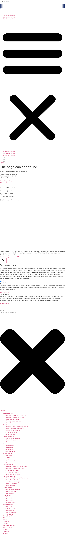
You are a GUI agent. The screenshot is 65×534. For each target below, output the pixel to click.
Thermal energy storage (13, 421)
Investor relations (8, 436)
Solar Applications (11, 432)
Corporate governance (13, 438)
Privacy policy (4, 183)
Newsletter (9, 447)
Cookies (2, 185)
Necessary (4, 282)
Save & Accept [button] (4, 303)
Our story (9, 455)
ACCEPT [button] (16, 257)
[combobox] (32, 312)
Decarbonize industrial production (16, 415)
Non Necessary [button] (4, 292)
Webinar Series (10, 451)
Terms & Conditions (6, 181)
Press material (10, 449)
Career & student (11, 461)
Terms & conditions (9, 516)
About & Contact (8, 453)
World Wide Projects (9, 17)
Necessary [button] (3, 280)
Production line (10, 434)
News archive (10, 442)
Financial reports (11, 440)
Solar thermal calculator (13, 423)
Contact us (9, 463)
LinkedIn (5, 523)
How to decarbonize (9, 15)
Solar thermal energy (12, 419)
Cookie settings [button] (4, 257)
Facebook (6, 521)
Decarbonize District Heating (15, 417)
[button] (32, 85)
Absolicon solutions (9, 19)
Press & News (7, 444)
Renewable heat (8, 413)
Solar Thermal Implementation (15, 428)
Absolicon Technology (13, 430)
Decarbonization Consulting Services (17, 426)
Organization (10, 459)
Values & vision (10, 457)
